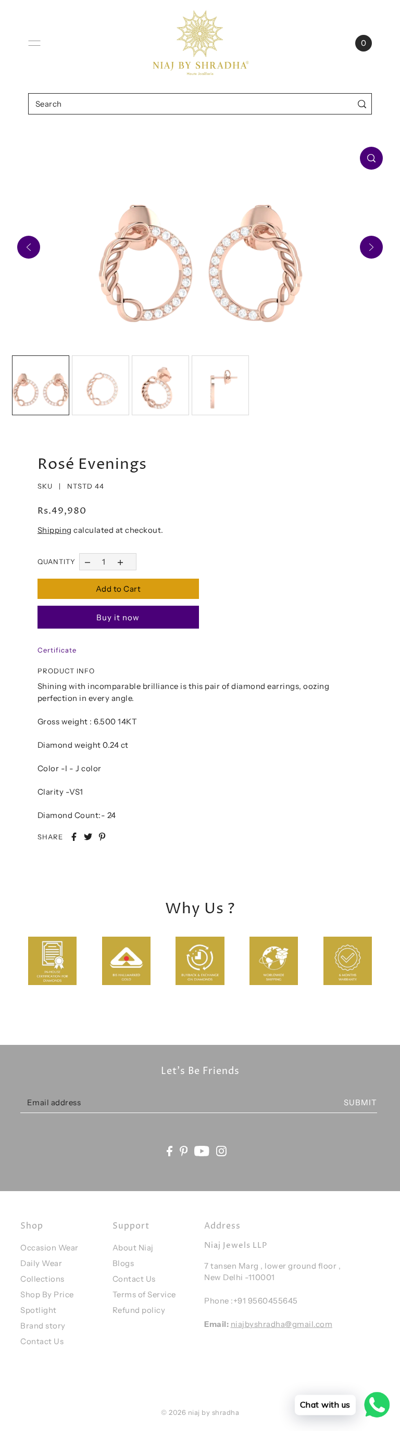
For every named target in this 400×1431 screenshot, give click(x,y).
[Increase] (120, 562)
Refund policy (139, 1310)
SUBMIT (360, 1102)
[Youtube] (201, 1151)
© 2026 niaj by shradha (200, 1412)
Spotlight (38, 1310)
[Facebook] (169, 1151)
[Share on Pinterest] (102, 837)
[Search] (361, 104)
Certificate (57, 650)
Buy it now (118, 617)
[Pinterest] (184, 1151)
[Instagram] (221, 1151)
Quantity (57, 561)
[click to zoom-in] (371, 158)
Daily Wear (41, 1263)
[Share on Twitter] (88, 837)
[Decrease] (88, 562)
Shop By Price (47, 1294)
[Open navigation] (34, 43)
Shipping (55, 530)
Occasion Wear (49, 1248)
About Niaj (133, 1248)
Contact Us (42, 1341)
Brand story (43, 1326)
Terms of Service (144, 1294)
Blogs (123, 1263)
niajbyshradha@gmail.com (282, 1324)
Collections (42, 1279)
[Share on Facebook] (74, 837)
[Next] (371, 247)
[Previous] (28, 247)
